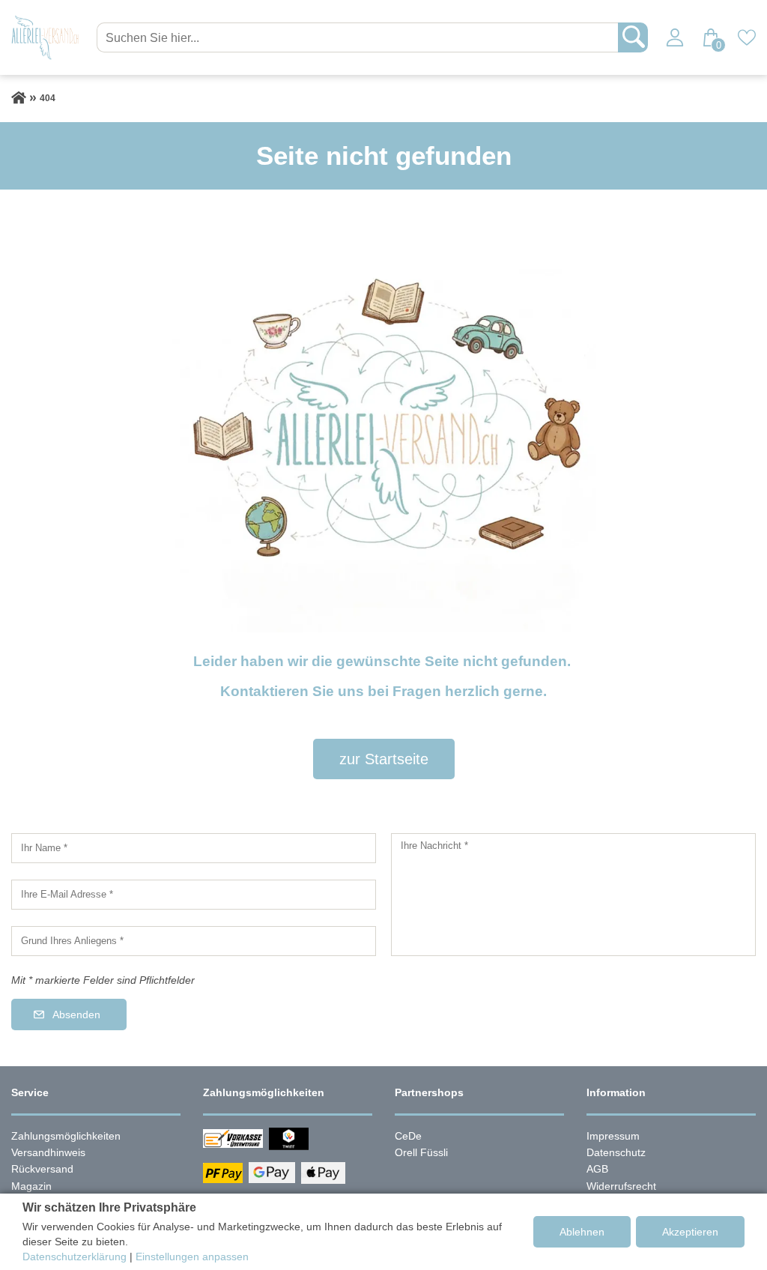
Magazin (31, 1186)
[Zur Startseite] (18, 98)
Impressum (613, 1136)
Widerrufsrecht (621, 1186)
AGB (597, 1169)
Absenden (76, 1014)
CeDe (408, 1136)
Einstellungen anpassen (192, 1257)
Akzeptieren (690, 1232)
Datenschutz (616, 1152)
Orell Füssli (421, 1152)
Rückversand (42, 1169)
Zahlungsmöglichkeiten (66, 1136)
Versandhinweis (48, 1152)
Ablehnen (582, 1232)
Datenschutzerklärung (74, 1257)
